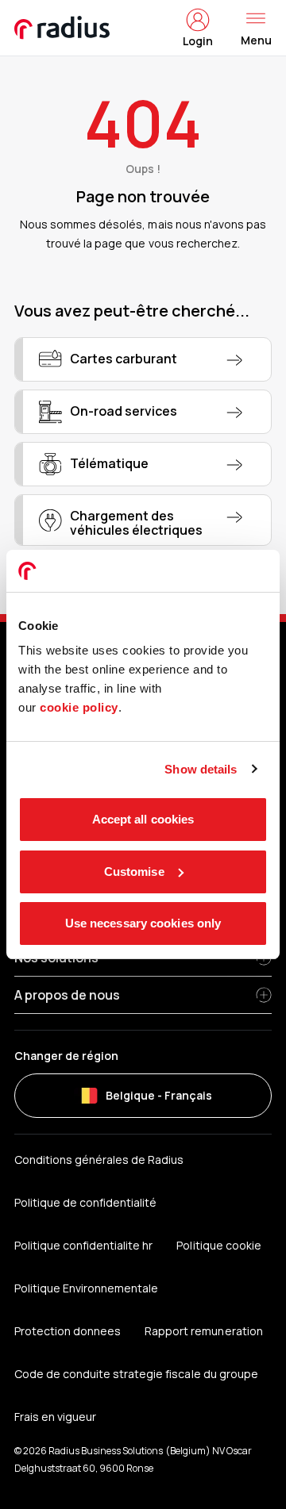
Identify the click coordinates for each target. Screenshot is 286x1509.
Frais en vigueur (55, 1416)
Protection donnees (67, 1330)
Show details (200, 769)
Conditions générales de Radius (99, 1159)
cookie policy (79, 707)
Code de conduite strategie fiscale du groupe (136, 1373)
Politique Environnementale (86, 1288)
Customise (134, 871)
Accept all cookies (143, 819)
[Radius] (62, 28)
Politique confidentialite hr (83, 1245)
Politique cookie (218, 1245)
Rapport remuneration (203, 1330)
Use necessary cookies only (143, 923)
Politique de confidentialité (85, 1202)
